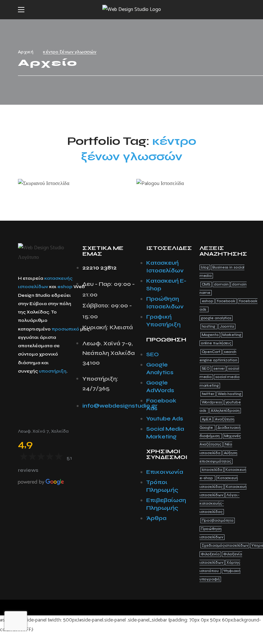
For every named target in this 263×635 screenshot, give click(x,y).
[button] (242, 9)
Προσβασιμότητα (218, 520)
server (219, 368)
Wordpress (212, 402)
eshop (64, 286)
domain (221, 284)
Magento (210, 335)
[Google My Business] (57, 394)
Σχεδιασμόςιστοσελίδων (225, 545)
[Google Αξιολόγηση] (24, 411)
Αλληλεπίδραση (225, 411)
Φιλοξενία (210, 554)
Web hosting (229, 394)
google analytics (216, 318)
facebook (226, 301)
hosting (209, 326)
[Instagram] (40, 394)
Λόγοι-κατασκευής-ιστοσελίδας (219, 503)
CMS (206, 284)
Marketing (231, 335)
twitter (208, 394)
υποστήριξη (52, 371)
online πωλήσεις (216, 343)
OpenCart (211, 352)
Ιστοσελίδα (212, 470)
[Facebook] (24, 394)
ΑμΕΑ (207, 419)
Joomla (227, 326)
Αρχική (25, 52)
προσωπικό (65, 329)
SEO (206, 368)
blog (205, 267)
